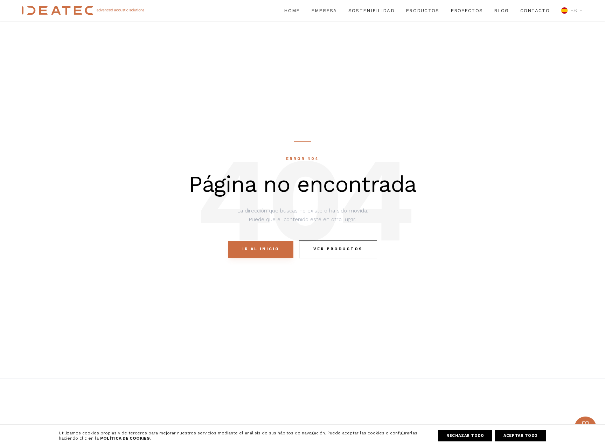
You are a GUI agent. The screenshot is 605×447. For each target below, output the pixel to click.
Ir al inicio (260, 249)
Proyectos (467, 10)
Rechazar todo (465, 435)
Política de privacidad (448, 422)
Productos (422, 10)
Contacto (535, 10)
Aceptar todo (520, 435)
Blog (501, 10)
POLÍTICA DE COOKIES (125, 438)
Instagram (347, 422)
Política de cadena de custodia (546, 422)
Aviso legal (435, 411)
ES (573, 10)
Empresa (324, 10)
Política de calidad (531, 411)
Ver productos (338, 249)
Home (292, 10)
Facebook (347, 411)
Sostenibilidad (371, 10)
